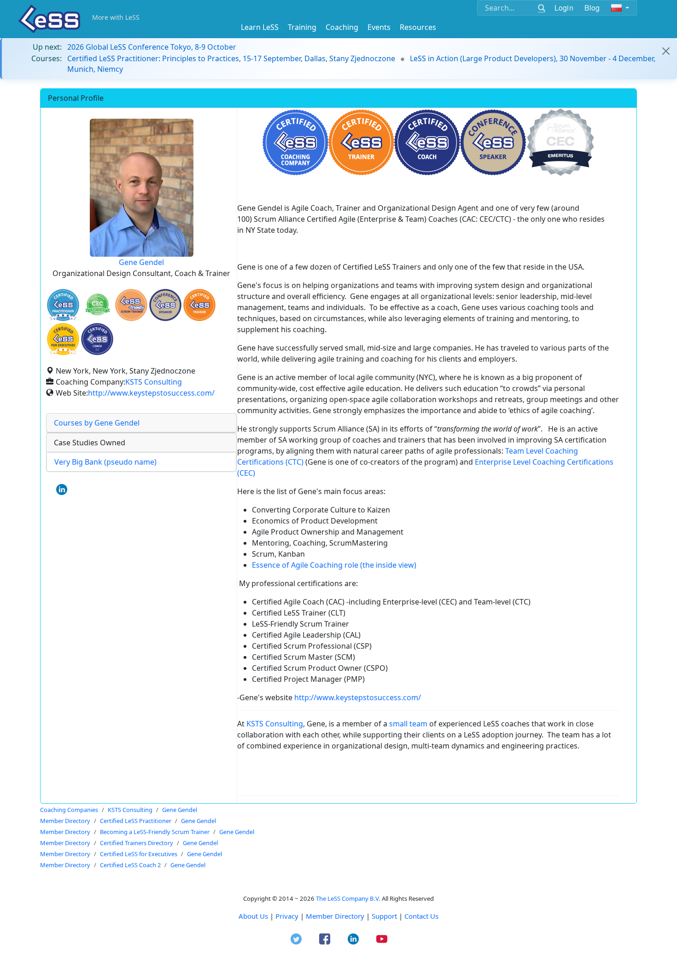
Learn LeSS (260, 27)
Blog (592, 7)
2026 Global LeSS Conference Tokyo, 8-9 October (151, 47)
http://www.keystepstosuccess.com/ (151, 393)
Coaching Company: (90, 382)
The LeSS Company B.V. (348, 898)
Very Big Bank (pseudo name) (105, 462)
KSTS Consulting (153, 382)
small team (408, 724)
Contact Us (421, 916)
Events (379, 27)
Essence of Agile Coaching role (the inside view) (334, 565)
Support (384, 916)
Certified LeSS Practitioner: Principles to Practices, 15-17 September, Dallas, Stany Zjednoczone (231, 58)
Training (302, 27)
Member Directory (335, 916)
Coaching (342, 27)
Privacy (286, 916)
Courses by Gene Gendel (97, 423)
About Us (253, 916)
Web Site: (72, 393)
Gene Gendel (141, 262)
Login (563, 7)
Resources (418, 27)
